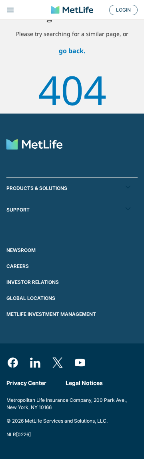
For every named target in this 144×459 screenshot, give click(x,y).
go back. (72, 50)
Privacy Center (26, 382)
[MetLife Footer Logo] (34, 145)
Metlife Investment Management (51, 314)
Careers (17, 266)
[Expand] (25, 10)
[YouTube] (80, 362)
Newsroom (21, 250)
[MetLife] (72, 10)
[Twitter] (57, 362)
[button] (72, 188)
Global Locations (30, 298)
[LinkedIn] (35, 362)
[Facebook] (12, 362)
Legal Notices (84, 382)
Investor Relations (32, 282)
